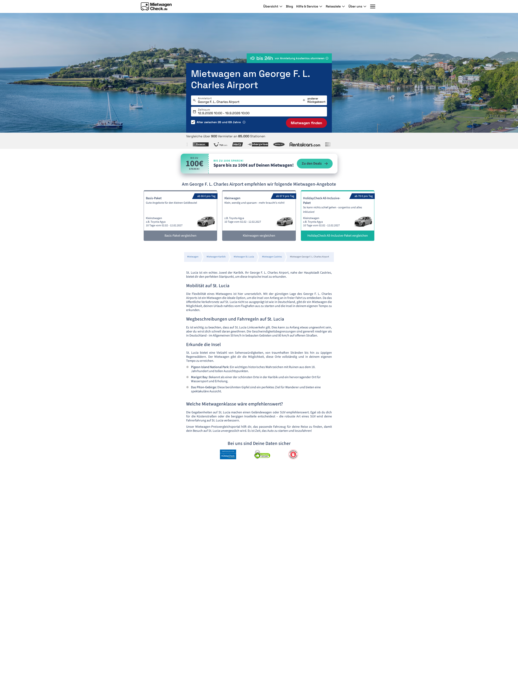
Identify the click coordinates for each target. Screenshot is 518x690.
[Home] (156, 6)
